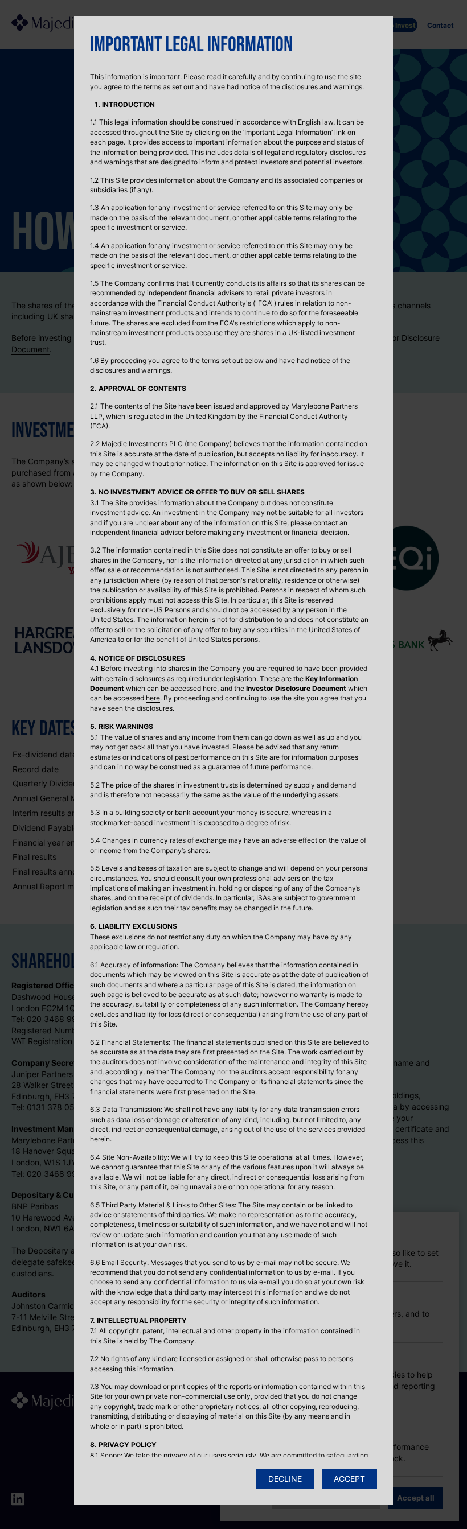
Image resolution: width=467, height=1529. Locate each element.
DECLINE (285, 1478)
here (210, 688)
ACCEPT (349, 1478)
